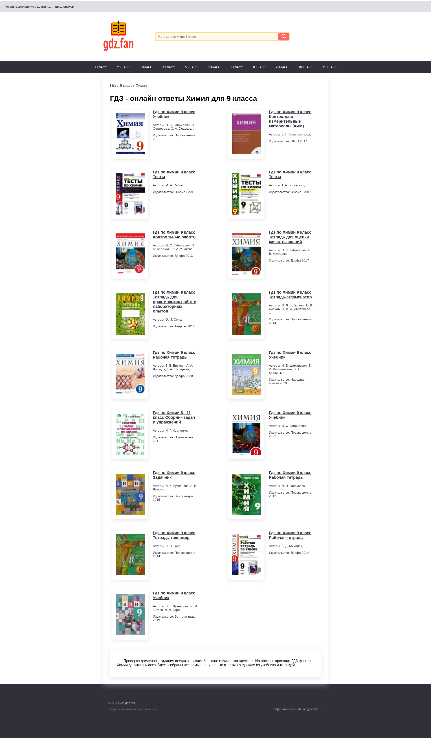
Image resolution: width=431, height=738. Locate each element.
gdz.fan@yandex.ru (309, 709)
